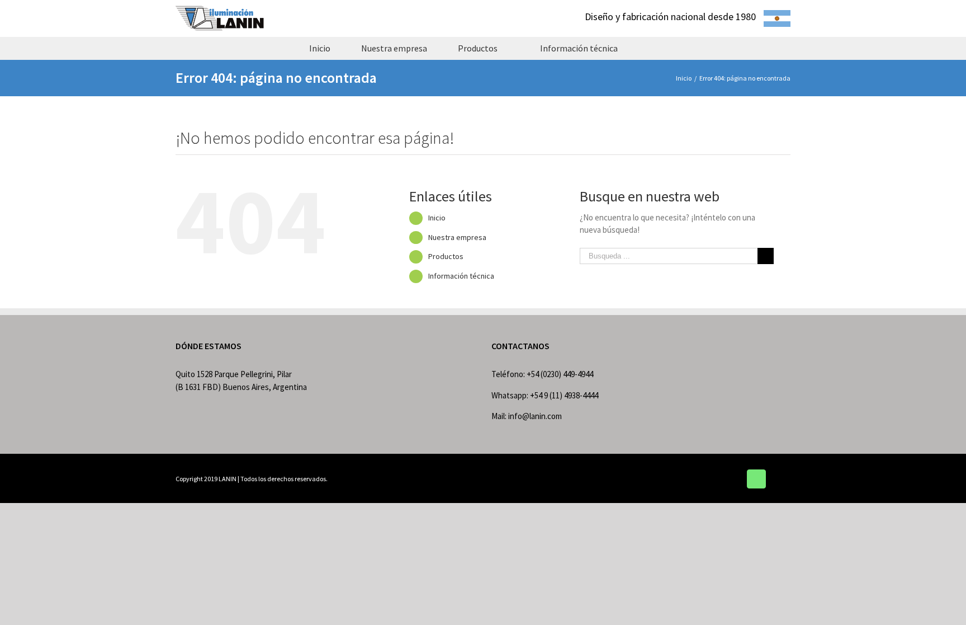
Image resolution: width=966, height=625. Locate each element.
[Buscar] (653, 48)
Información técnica (461, 276)
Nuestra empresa (457, 237)
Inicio (437, 218)
